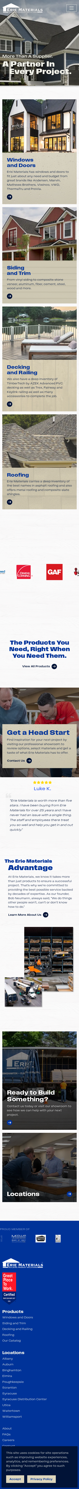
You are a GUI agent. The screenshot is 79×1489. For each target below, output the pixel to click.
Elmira (7, 1376)
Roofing (8, 1334)
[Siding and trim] (9, 296)
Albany (7, 1358)
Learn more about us (24, 914)
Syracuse (9, 1393)
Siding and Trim (14, 1323)
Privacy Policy (41, 1479)
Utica (6, 1405)
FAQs (6, 1434)
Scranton (9, 1387)
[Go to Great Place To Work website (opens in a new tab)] (9, 1288)
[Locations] (69, 1194)
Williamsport (12, 1416)
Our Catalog (11, 1340)
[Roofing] (9, 502)
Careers (8, 1440)
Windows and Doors (17, 1317)
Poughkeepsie (13, 1381)
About (7, 1428)
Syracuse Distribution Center (24, 1399)
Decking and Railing (17, 1329)
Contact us (16, 760)
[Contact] (9, 1122)
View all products (36, 666)
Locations (13, 1352)
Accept (15, 1479)
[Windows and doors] (9, 197)
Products (13, 1311)
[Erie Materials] (22, 8)
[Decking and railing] (9, 404)
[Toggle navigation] (71, 8)
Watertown (11, 1410)
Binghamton (11, 1370)
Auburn (7, 1364)
